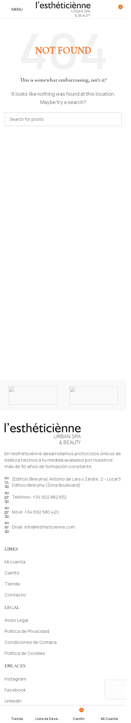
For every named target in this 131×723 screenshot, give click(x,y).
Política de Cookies (25, 653)
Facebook (15, 690)
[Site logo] (63, 9)
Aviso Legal (16, 620)
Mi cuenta (15, 562)
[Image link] (43, 433)
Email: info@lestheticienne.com (43, 527)
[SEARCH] (115, 119)
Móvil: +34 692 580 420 (35, 512)
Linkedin (13, 701)
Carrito (12, 573)
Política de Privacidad (27, 631)
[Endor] (93, 395)
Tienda (12, 584)
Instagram (15, 679)
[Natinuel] (32, 395)
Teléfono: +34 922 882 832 (39, 497)
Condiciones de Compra (31, 642)
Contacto (15, 595)
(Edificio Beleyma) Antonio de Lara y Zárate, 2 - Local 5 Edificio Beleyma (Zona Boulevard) (66, 482)
